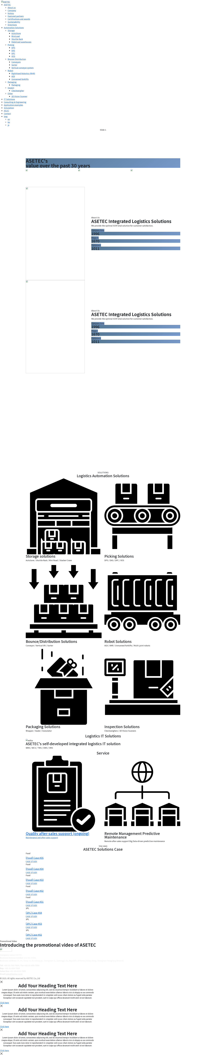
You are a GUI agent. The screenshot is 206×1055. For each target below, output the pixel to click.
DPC (13, 53)
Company (12, 10)
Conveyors (16, 62)
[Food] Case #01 (35, 901)
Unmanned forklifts (20, 79)
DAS (13, 50)
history (11, 13)
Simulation (9, 107)
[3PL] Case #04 (34, 912)
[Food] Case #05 (35, 857)
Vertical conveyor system (22, 67)
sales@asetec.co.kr (14, 974)
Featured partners (16, 16)
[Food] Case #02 (35, 890)
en (9, 119)
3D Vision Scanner (19, 96)
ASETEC (7, 4)
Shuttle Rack (17, 39)
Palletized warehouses (21, 41)
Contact (7, 113)
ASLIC (6, 110)
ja (8, 125)
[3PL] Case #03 (34, 923)
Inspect (11, 87)
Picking (11, 44)
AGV (13, 76)
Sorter (14, 64)
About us (12, 7)
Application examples (13, 104)
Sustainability (14, 21)
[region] (103, 143)
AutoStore (16, 33)
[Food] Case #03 (35, 879)
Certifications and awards (19, 19)
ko (9, 122)
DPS (13, 47)
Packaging (12, 82)
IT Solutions (9, 99)
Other (10, 93)
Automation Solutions (14, 27)
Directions (12, 24)
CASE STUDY (31, 861)
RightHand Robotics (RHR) (23, 73)
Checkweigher (17, 90)
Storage (11, 30)
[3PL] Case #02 (34, 934)
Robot (10, 70)
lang (6, 116)
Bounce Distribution (17, 59)
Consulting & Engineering (15, 102)
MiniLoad (15, 36)
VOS (13, 56)
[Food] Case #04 (35, 868)
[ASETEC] (5, 1)
